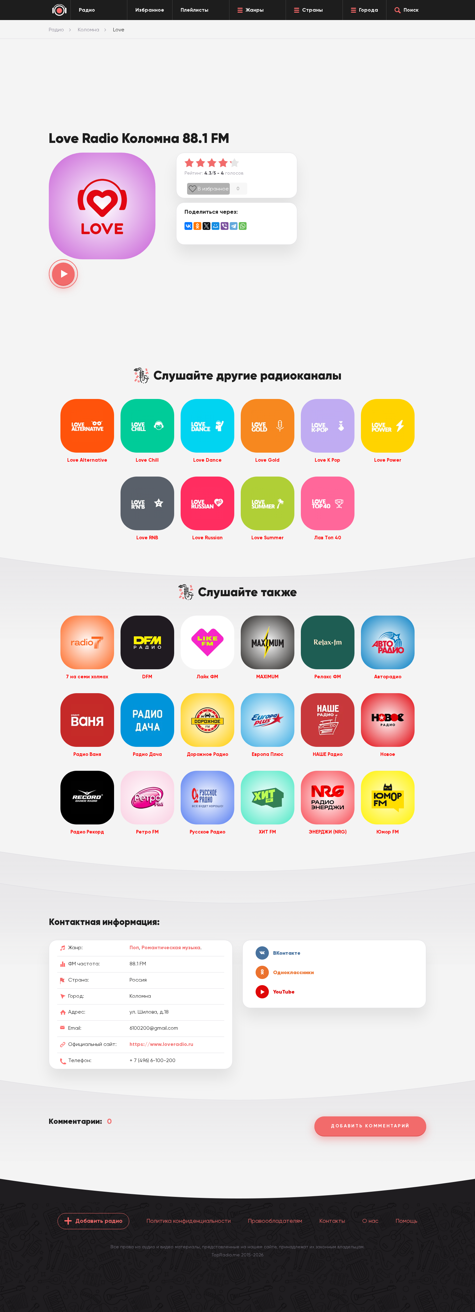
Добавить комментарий (370, 1126)
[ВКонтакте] (188, 226)
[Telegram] (234, 226)
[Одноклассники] (197, 226)
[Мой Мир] (215, 226)
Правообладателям (275, 1220)
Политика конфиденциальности (188, 1220)
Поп (134, 947)
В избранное (213, 189)
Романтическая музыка (171, 947)
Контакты (332, 1220)
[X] (206, 226)
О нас (370, 1220)
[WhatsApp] (243, 226)
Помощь (406, 1220)
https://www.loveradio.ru (161, 1044)
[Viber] (224, 226)
